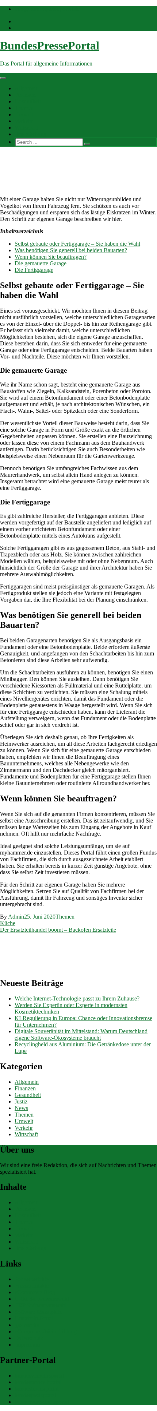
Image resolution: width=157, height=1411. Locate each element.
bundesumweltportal (38, 1382)
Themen (24, 108)
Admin (16, 916)
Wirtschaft (26, 127)
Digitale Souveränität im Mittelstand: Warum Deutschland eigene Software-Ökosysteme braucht (81, 1034)
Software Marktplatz (38, 1312)
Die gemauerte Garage (40, 263)
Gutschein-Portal (34, 1318)
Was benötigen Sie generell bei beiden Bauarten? (71, 250)
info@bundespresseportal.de (47, 9)
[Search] (87, 144)
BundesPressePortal (49, 45)
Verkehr (24, 121)
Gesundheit (28, 101)
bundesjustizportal (35, 1395)
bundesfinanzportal (36, 1389)
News (21, 1108)
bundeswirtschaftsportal (42, 1402)
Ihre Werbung (30, 134)
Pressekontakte (32, 1286)
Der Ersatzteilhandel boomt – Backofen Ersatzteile (58, 930)
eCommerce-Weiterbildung (46, 1331)
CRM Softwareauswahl (42, 1299)
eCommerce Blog (35, 1292)
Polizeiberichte (32, 1279)
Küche (7, 923)
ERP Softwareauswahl (40, 1305)
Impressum (27, 1344)
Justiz (21, 1101)
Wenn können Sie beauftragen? (51, 257)
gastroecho (27, 1325)
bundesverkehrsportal (39, 1375)
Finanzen (25, 95)
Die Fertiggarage (34, 270)
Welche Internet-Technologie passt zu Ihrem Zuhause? (77, 998)
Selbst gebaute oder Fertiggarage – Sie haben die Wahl (77, 244)
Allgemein (27, 88)
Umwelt (24, 114)
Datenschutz (29, 1338)
